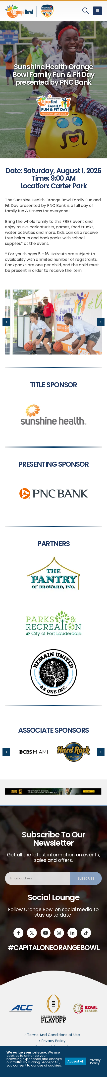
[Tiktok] (86, 933)
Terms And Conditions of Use (53, 1034)
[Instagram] (59, 933)
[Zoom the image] (53, 391)
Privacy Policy (53, 1040)
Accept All (75, 1061)
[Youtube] (46, 933)
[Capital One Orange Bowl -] (30, 10)
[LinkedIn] (72, 933)
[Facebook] (18, 933)
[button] (86, 10)
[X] (32, 933)
